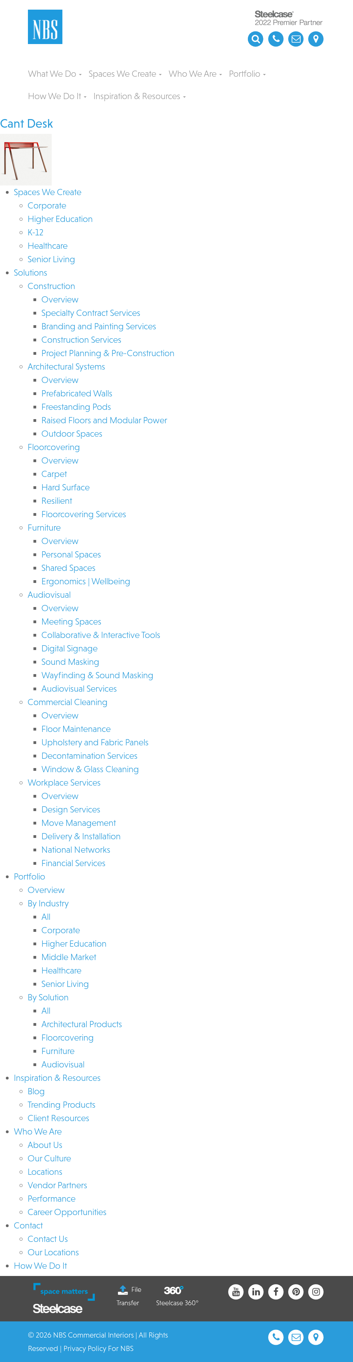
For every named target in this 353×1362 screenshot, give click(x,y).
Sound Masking (70, 662)
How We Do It (55, 96)
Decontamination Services (89, 756)
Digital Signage (69, 648)
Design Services (70, 809)
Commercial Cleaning (68, 702)
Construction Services (81, 339)
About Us (45, 1145)
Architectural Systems (66, 366)
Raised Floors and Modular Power (104, 420)
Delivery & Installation (81, 836)
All (45, 917)
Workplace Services (64, 782)
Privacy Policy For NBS (98, 1348)
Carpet (54, 474)
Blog (36, 1091)
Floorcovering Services (83, 514)
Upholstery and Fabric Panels (95, 742)
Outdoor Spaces (71, 433)
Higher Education (60, 219)
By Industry (48, 903)
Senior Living (51, 259)
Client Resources (58, 1118)
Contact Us (48, 1239)
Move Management (78, 823)
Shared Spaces (68, 568)
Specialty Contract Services (90, 313)
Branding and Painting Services (98, 326)
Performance (51, 1198)
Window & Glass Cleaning (90, 769)
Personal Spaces (71, 554)
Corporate (47, 205)
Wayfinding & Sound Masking (97, 675)
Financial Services (73, 863)
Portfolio (245, 73)
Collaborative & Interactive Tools (100, 635)
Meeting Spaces (71, 621)
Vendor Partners (57, 1185)
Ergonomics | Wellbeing (85, 581)
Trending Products (61, 1104)
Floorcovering (54, 447)
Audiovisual (49, 594)
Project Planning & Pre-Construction (107, 353)
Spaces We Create (123, 73)
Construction (51, 286)
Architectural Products (81, 1024)
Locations (45, 1172)
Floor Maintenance (76, 729)
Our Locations (53, 1252)
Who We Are (194, 73)
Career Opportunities (67, 1212)
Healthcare (48, 246)
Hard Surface (65, 487)
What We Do (53, 73)
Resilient (56, 501)
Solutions (30, 272)
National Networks (75, 849)
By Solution (48, 997)
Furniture (44, 527)
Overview (60, 299)
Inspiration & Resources (137, 96)
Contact (28, 1225)
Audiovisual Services (79, 688)
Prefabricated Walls (76, 393)
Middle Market (68, 957)
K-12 (35, 232)
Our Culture (49, 1158)
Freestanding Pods (76, 407)
